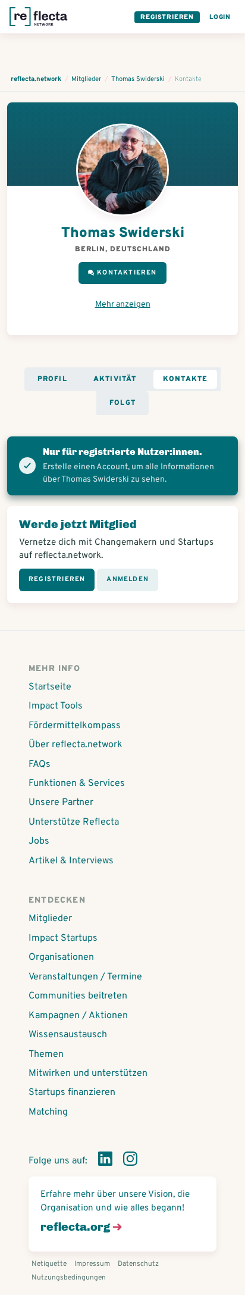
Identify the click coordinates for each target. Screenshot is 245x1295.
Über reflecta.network (75, 745)
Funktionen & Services (77, 784)
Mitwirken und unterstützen (88, 1073)
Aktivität (115, 379)
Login (220, 17)
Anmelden (127, 579)
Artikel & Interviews (71, 861)
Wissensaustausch (68, 1035)
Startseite (50, 687)
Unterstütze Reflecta (74, 822)
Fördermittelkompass (75, 726)
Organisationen (61, 957)
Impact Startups (63, 938)
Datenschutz (138, 1264)
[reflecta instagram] (130, 1161)
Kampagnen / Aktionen (78, 1016)
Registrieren (167, 17)
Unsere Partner (61, 803)
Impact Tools (56, 706)
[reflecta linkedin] (105, 1161)
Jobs (39, 841)
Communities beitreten (78, 996)
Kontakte (185, 379)
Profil (52, 379)
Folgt (122, 403)
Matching (48, 1112)
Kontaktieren (126, 273)
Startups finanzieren (72, 1093)
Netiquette (49, 1264)
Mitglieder (50, 919)
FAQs (40, 764)
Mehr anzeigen (122, 304)
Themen (46, 1054)
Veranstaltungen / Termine (85, 977)
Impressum (92, 1264)
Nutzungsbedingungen (69, 1277)
